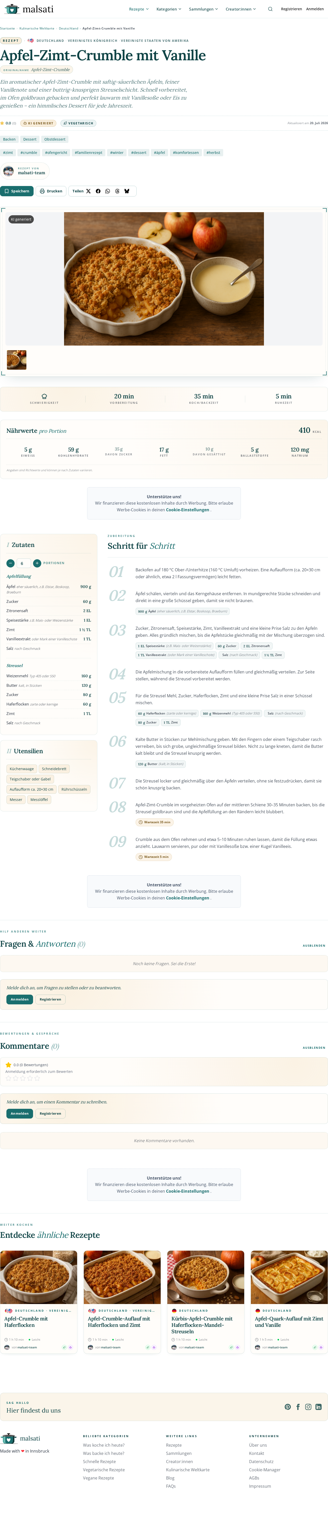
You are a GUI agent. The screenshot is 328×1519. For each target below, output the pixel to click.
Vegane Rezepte (98, 1478)
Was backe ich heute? (103, 1453)
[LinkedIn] (318, 1407)
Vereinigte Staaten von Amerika (155, 41)
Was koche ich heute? (104, 1445)
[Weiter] (323, 1302)
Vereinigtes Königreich (92, 41)
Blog (170, 1478)
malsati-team (31, 172)
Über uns (258, 1445)
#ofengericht (56, 152)
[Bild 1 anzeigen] (16, 360)
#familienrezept (88, 152)
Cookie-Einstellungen (188, 510)
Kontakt (256, 1453)
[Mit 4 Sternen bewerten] (30, 1078)
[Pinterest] (288, 1407)
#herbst (213, 152)
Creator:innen (179, 1461)
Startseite (7, 28)
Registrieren (291, 8)
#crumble (28, 152)
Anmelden (315, 8)
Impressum (260, 1486)
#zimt (8, 152)
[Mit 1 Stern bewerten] (8, 1078)
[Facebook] (298, 1407)
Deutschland (68, 28)
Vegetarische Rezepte (104, 1470)
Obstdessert (54, 139)
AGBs (254, 1478)
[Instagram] (308, 1407)
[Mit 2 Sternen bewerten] (16, 1078)
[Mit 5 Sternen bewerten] (37, 1078)
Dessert (29, 139)
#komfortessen (186, 152)
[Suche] (270, 9)
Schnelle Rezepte (99, 1461)
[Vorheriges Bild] (13, 279)
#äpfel (159, 152)
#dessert (138, 152)
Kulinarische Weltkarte (36, 28)
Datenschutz (261, 1461)
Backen (9, 139)
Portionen (54, 563)
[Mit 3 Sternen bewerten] (23, 1078)
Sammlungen (179, 1453)
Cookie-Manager (265, 1470)
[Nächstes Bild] (314, 279)
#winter (117, 152)
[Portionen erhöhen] (37, 563)
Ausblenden (314, 945)
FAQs (171, 1486)
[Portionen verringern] (10, 563)
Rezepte (174, 1445)
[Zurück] (5, 1302)
